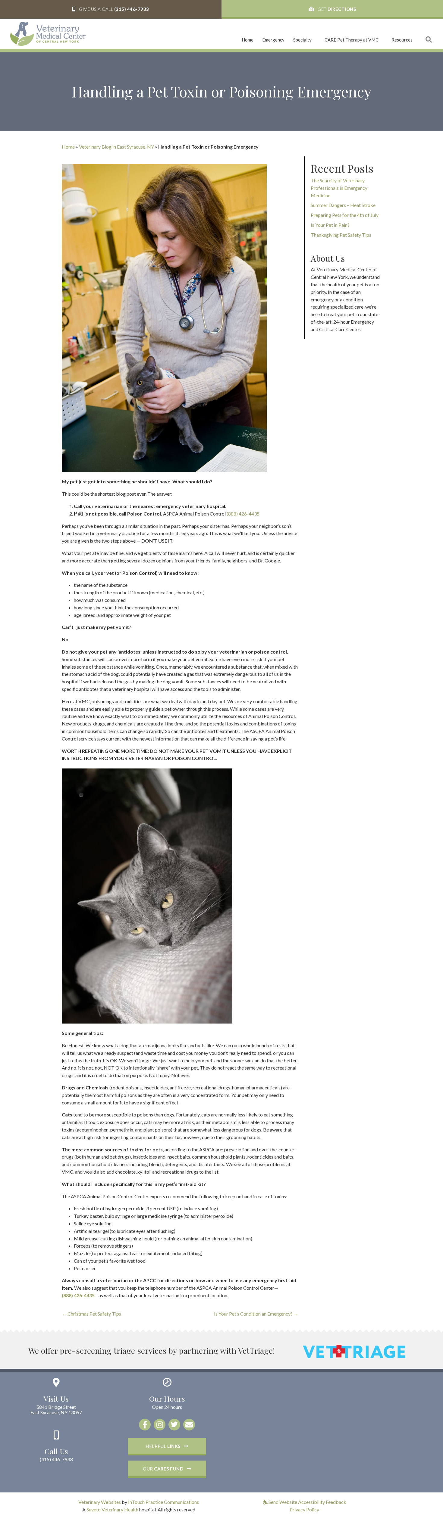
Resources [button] (402, 39)
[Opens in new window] (354, 1350)
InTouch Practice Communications (163, 1502)
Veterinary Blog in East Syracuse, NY (116, 146)
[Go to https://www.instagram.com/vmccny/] (159, 1424)
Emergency (273, 39)
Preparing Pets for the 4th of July (345, 215)
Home (247, 39)
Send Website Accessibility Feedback (307, 1502)
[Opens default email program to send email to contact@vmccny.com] (189, 1424)
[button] (111, 9)
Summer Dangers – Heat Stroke (343, 205)
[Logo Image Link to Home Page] (48, 33)
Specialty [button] (302, 39)
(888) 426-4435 (243, 513)
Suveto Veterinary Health (112, 1509)
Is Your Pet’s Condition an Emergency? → (256, 1313)
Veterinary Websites (99, 1502)
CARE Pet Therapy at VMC (352, 39)
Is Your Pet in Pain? (330, 225)
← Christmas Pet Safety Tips (91, 1313)
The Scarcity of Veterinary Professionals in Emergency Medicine (339, 187)
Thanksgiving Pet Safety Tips (341, 235)
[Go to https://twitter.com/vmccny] (174, 1424)
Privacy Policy (304, 1509)
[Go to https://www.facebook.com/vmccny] (145, 1424)
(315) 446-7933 (56, 1459)
